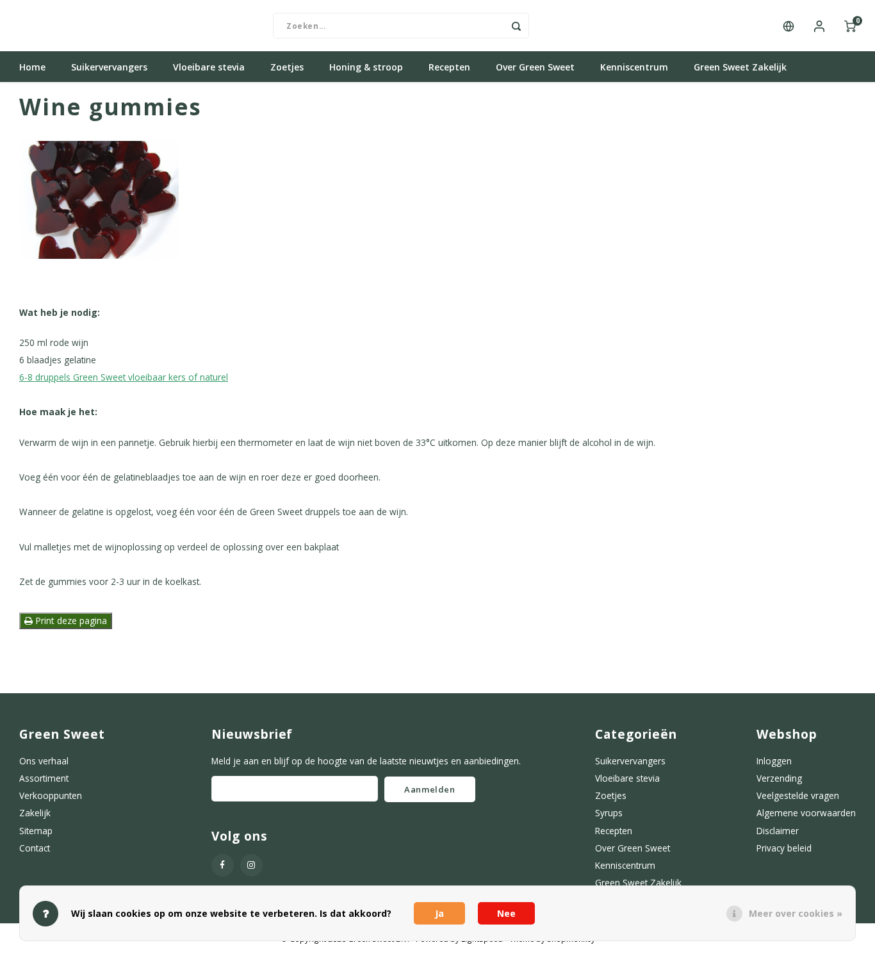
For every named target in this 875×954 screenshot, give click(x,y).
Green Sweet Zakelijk (740, 67)
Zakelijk (35, 813)
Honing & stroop (366, 67)
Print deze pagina (70, 620)
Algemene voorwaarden (806, 813)
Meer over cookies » (795, 913)
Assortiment (44, 778)
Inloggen (774, 761)
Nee (506, 913)
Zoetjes (287, 67)
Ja (439, 913)
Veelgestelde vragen (797, 795)
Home (32, 67)
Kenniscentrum (634, 67)
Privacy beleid (784, 848)
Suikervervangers (109, 67)
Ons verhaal (44, 761)
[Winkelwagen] (850, 25)
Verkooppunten (50, 795)
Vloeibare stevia (209, 67)
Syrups (609, 813)
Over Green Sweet (535, 67)
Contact (34, 848)
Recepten (449, 67)
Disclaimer (777, 831)
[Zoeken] (516, 25)
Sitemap (36, 831)
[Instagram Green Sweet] (251, 865)
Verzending (779, 778)
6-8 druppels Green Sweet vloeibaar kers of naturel (123, 377)
